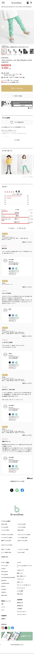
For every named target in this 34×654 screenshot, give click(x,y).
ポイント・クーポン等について (24, 585)
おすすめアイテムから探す (7, 534)
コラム (2, 610)
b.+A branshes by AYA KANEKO (8, 577)
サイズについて (20, 579)
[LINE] (9, 628)
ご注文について (20, 570)
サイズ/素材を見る (19, 122)
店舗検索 (3, 618)
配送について (20, 573)
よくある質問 (20, 591)
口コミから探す (21, 552)
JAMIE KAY (3, 592)
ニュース (3, 607)
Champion (3, 589)
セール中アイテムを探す (6, 537)
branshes (4, 57)
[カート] (31, 2)
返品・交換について (21, 576)
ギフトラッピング (21, 588)
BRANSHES (16, 644)
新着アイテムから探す (6, 540)
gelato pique (4, 595)
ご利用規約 (19, 608)
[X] (6, 628)
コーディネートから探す (23, 549)
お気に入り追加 (18, 96)
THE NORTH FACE (5, 583)
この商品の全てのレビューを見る (17, 481)
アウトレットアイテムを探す (24, 534)
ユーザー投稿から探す (6, 552)
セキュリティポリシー (22, 611)
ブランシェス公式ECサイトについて (24, 566)
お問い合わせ (20, 594)
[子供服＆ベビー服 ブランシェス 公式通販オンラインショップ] (16, 2)
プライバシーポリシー (22, 614)
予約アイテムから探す (22, 540)
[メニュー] (3, 2)
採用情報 (19, 605)
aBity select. (4, 580)
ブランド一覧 (4, 565)
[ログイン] (27, 2)
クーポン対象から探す (23, 537)
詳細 (20, 74)
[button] (2, 26)
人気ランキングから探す (6, 545)
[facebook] (12, 628)
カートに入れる (18, 88)
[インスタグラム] (2, 628)
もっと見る (17, 140)
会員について (20, 582)
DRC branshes (4, 571)
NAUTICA (3, 586)
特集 (2, 604)
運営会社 (19, 602)
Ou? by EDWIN (4, 574)
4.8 (18, 191)
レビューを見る (15, 80)
